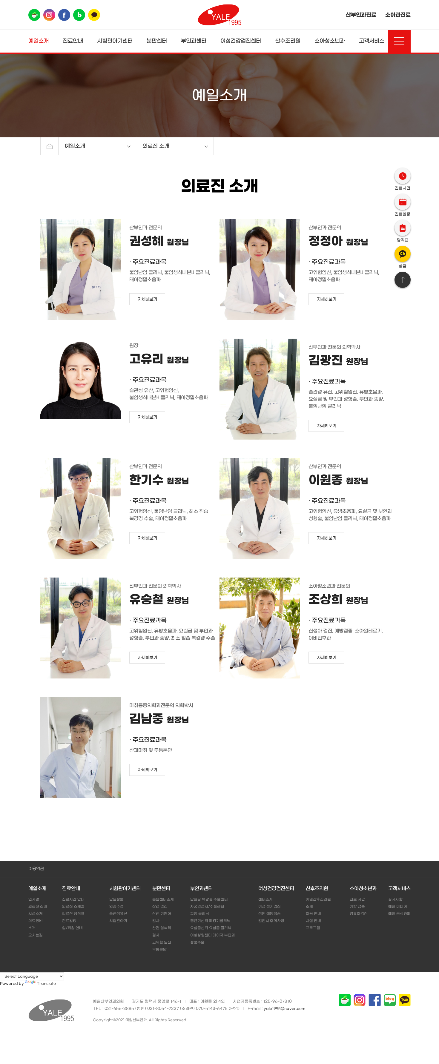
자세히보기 (147, 299)
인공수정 (116, 907)
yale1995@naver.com (284, 1009)
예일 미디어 (397, 907)
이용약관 (36, 868)
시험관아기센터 (115, 41)
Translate (46, 984)
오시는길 (35, 935)
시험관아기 (118, 921)
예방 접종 (357, 907)
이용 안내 (313, 914)
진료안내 (73, 41)
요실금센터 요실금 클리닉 (210, 928)
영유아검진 (359, 914)
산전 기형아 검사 (161, 917)
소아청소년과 (329, 41)
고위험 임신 (161, 942)
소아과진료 (398, 15)
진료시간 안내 (73, 899)
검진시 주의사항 (271, 921)
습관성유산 (118, 914)
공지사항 (395, 899)
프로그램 (313, 928)
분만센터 (157, 41)
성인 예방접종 (269, 914)
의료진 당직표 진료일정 (73, 917)
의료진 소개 (37, 907)
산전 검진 (160, 907)
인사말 (33, 899)
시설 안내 (313, 921)
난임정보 (116, 899)
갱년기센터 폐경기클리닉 (210, 921)
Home (49, 146)
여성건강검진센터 (240, 41)
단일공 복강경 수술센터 (209, 899)
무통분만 (159, 950)
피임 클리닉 (199, 914)
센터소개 (265, 899)
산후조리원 (287, 41)
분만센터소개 (163, 899)
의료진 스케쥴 (73, 907)
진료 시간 (357, 899)
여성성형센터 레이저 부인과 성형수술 (212, 939)
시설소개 (35, 914)
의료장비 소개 (35, 924)
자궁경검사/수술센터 (207, 907)
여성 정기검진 (269, 907)
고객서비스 (371, 41)
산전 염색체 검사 (161, 931)
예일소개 (38, 41)
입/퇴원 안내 (72, 928)
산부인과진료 (361, 15)
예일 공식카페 (399, 914)
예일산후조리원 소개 (318, 903)
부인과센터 (193, 41)
